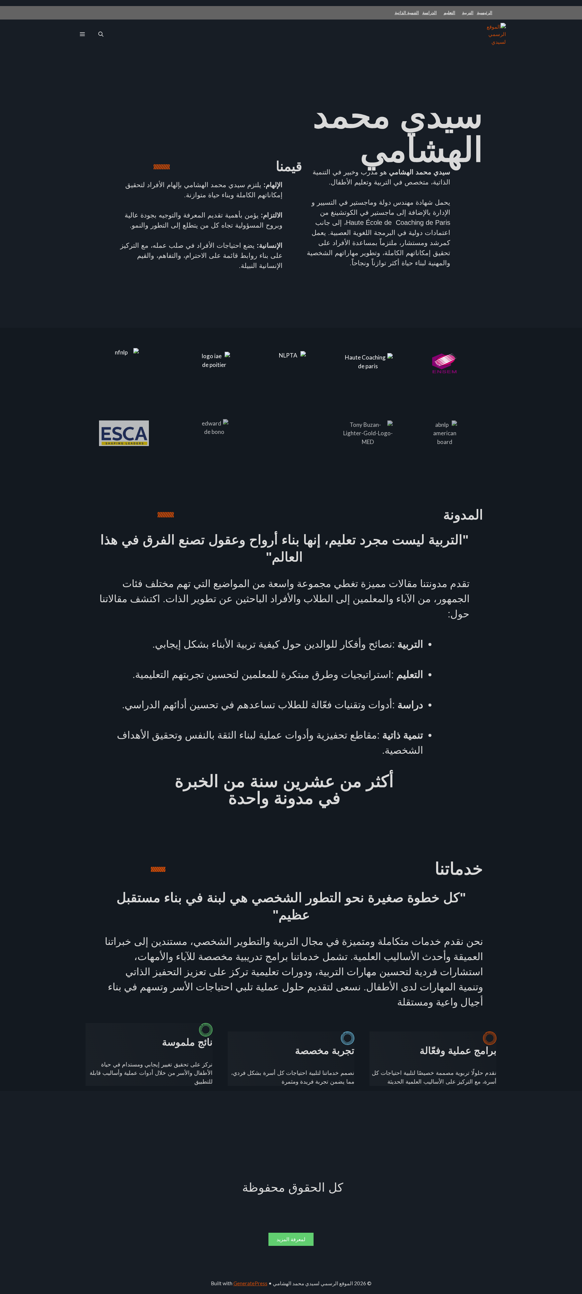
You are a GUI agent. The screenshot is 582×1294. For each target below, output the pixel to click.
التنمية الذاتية (407, 12)
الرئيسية (484, 12)
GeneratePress (250, 1283)
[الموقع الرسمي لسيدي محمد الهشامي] (494, 34)
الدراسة (429, 12)
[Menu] (82, 34)
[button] (101, 34)
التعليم (449, 12)
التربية (468, 12)
